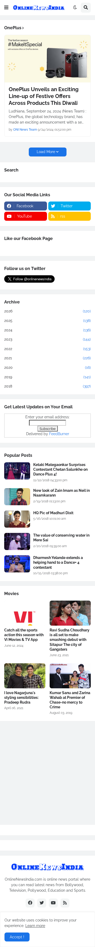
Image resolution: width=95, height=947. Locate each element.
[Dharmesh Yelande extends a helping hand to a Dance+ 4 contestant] (17, 563)
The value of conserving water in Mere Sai (61, 537)
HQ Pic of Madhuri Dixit (53, 513)
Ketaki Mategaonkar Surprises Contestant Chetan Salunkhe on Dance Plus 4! (60, 469)
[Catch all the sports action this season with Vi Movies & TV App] (24, 613)
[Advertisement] (47, 772)
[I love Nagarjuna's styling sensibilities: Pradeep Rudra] (24, 675)
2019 (47, 377)
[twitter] (41, 903)
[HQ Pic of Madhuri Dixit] (17, 519)
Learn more (35, 926)
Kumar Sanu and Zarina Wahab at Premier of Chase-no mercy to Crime (70, 700)
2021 (47, 358)
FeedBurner (59, 434)
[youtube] (53, 903)
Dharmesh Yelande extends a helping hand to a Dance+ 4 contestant (58, 562)
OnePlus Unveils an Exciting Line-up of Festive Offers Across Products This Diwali (44, 96)
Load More (46, 152)
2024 (47, 330)
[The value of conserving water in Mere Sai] (17, 541)
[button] (6, 7)
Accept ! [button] (17, 937)
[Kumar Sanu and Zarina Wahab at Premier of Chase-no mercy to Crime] (70, 675)
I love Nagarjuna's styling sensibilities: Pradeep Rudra (21, 697)
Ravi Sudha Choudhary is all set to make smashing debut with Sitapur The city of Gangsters (69, 639)
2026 (47, 311)
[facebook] (30, 903)
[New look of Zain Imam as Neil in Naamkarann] (17, 496)
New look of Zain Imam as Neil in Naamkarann (61, 492)
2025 (47, 320)
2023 (47, 339)
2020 (47, 367)
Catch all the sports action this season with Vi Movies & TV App (24, 635)
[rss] (64, 903)
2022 (47, 349)
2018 (47, 386)
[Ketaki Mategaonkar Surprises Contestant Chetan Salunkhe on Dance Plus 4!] (17, 470)
